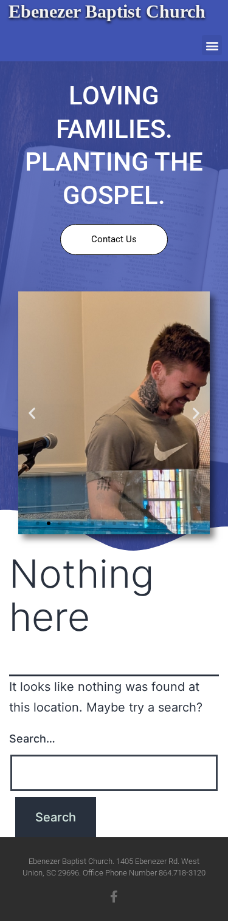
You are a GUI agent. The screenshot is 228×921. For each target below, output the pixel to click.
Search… (32, 738)
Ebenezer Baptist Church (107, 11)
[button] (212, 45)
